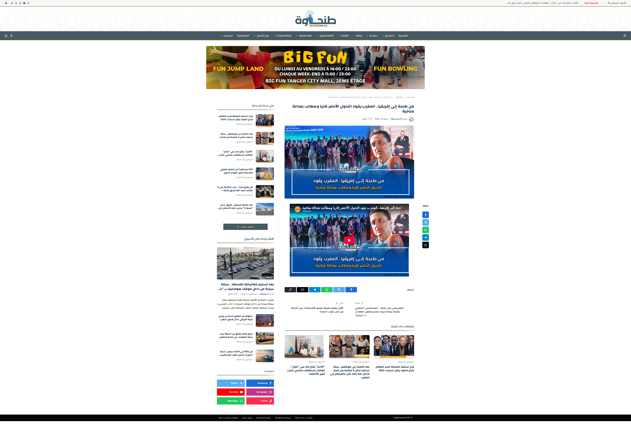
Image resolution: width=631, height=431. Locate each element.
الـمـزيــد (228, 35)
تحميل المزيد (247, 227)
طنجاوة (263, 294)
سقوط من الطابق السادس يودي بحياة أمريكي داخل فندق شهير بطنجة (236, 318)
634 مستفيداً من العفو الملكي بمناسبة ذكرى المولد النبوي (549, 2)
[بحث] (6, 3)
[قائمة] (625, 35)
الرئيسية (403, 35)
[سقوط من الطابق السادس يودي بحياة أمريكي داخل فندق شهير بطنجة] (265, 320)
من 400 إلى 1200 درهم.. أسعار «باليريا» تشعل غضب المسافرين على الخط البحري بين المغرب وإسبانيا (236, 353)
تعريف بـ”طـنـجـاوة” (303, 418)
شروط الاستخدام (263, 418)
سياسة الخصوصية (283, 418)
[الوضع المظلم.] (11, 35)
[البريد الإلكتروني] (425, 245)
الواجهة (269, 277)
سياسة (373, 35)
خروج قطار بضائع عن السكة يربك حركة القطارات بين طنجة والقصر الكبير (236, 335)
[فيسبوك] (425, 214)
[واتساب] (425, 230)
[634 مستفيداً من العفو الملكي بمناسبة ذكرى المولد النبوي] (265, 173)
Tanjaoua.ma (399, 418)
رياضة (359, 35)
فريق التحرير (247, 418)
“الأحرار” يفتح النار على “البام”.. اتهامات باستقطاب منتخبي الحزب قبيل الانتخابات (306, 370)
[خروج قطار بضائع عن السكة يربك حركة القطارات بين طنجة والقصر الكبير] (265, 338)
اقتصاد (345, 35)
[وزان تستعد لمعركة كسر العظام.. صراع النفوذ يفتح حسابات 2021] (394, 346)
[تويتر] (425, 222)
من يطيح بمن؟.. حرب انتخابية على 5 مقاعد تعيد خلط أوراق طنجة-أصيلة (235, 189)
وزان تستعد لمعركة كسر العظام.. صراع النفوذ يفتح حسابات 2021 (394, 368)
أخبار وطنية (243, 35)
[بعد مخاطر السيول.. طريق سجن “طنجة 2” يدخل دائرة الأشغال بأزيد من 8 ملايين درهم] (265, 209)
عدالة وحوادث (284, 35)
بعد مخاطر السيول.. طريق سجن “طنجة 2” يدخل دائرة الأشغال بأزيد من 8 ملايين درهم (235, 206)
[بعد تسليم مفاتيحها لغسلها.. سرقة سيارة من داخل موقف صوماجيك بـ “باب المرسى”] (245, 263)
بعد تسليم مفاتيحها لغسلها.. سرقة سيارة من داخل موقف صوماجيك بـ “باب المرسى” (245, 286)
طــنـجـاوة (395, 119)
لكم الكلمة (305, 35)
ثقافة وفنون (326, 35)
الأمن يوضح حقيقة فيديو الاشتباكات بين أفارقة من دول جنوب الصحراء (317, 310)
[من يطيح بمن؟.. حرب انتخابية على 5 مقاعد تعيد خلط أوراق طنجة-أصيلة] (265, 191)
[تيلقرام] (425, 237)
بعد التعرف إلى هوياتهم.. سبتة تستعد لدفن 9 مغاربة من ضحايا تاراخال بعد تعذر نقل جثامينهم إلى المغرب (349, 372)
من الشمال (263, 35)
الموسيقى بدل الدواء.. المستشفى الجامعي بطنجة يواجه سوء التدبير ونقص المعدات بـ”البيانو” (379, 312)
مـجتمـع (389, 35)
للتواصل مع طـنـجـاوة (228, 418)
